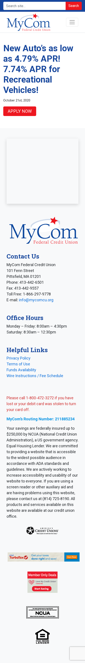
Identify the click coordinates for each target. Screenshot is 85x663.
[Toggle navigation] (72, 22)
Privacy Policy (19, 358)
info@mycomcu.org (36, 300)
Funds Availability (21, 370)
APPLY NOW (20, 111)
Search (73, 6)
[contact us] (42, 171)
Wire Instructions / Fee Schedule (35, 375)
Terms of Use (18, 364)
